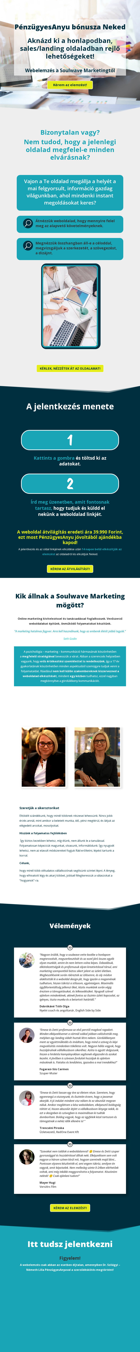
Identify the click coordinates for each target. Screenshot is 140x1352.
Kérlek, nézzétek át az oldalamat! (70, 368)
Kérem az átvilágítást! (70, 569)
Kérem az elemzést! (70, 85)
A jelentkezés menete (70, 406)
